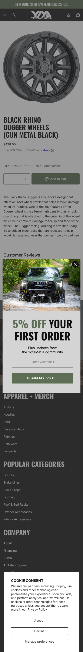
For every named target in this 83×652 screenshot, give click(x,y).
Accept (39, 620)
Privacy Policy (37, 609)
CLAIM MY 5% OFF (42, 378)
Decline (39, 631)
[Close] (75, 264)
